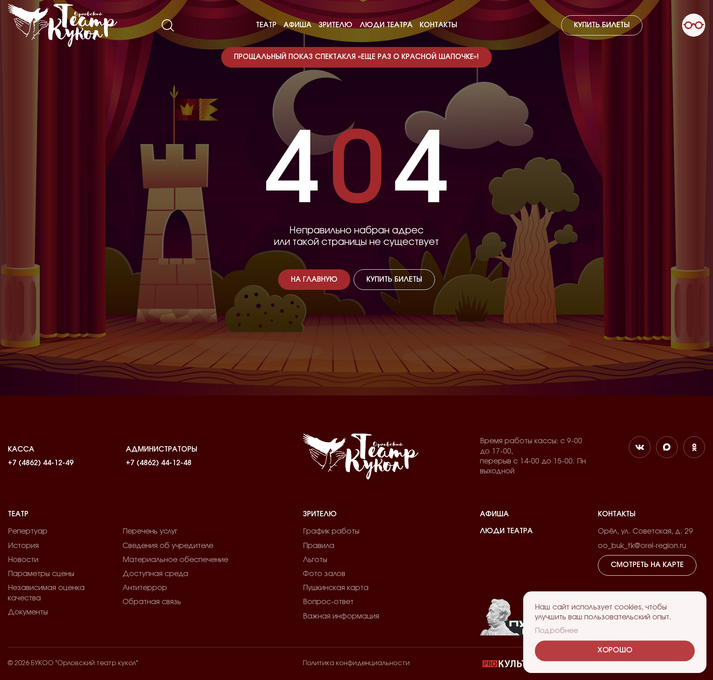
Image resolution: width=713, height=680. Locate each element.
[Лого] (62, 25)
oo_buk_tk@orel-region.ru (642, 546)
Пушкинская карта (335, 588)
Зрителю (335, 24)
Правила (318, 546)
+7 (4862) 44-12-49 (40, 462)
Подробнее (556, 630)
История (23, 546)
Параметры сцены (41, 574)
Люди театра (386, 24)
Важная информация (341, 616)
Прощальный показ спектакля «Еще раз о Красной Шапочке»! (356, 57)
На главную (314, 279)
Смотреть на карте (647, 565)
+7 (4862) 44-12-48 (158, 462)
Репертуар (27, 531)
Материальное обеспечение (175, 560)
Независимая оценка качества (46, 593)
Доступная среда (155, 574)
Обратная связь (152, 602)
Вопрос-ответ (328, 602)
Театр (266, 24)
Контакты (438, 24)
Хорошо (614, 650)
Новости (23, 560)
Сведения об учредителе (168, 546)
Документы (28, 612)
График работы (331, 531)
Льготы (315, 560)
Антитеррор (145, 588)
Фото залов (324, 574)
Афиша (297, 24)
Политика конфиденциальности (356, 663)
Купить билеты (602, 25)
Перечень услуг (150, 531)
